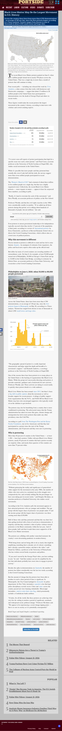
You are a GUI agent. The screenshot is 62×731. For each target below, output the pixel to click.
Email (12, 217)
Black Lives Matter (12, 616)
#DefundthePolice (12, 624)
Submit (53, 728)
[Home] (31, 1)
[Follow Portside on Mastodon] (56, 3)
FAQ (39, 728)
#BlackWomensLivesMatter (15, 619)
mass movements (25, 624)
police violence (43, 622)
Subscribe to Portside (31, 629)
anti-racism (36, 619)
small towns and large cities (26, 311)
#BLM (36, 616)
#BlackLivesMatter (26, 616)
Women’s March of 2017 (19, 182)
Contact (46, 728)
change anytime (33, 219)
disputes (16, 245)
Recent (9, 7)
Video (32, 7)
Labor (16, 7)
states (41, 586)
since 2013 (37, 391)
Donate (40, 7)
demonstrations (38, 624)
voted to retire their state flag (26, 591)
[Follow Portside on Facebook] (56, 1)
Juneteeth (38, 568)
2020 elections (50, 624)
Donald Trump (20, 622)
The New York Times (10, 28)
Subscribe (50, 7)
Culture (24, 7)
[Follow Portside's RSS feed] (58, 3)
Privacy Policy (31, 728)
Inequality (10, 622)
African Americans (48, 619)
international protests (42, 228)
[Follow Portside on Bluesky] (59, 1)
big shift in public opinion (18, 394)
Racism (28, 619)
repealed (37, 584)
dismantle (40, 582)
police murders (31, 622)
